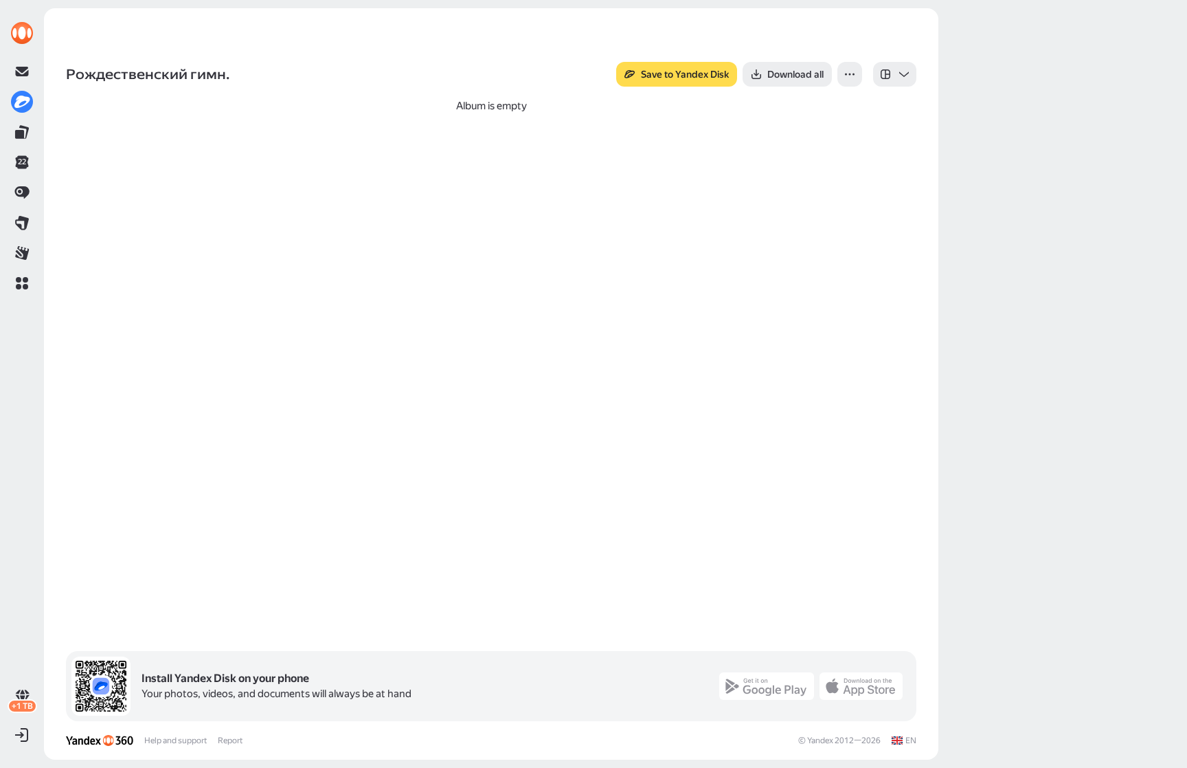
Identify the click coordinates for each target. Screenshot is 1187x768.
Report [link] (230, 740)
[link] (22, 33)
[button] (22, 283)
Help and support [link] (175, 740)
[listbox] (894, 74)
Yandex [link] (820, 740)
